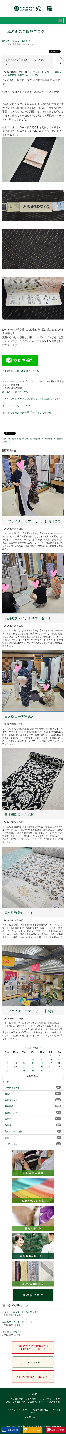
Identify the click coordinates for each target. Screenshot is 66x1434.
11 (59, 1059)
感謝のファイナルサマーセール (28, 618)
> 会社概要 (31, 1398)
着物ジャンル (11, 1099)
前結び (8, 1125)
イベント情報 (31, 75)
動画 (7, 1137)
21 (24, 1066)
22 (33, 1066)
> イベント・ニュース (18, 1409)
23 (42, 1066)
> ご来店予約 (19, 1401)
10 (50, 1059)
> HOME (33, 1394)
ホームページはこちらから (15, 391)
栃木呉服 (20, 438)
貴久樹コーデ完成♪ (19, 716)
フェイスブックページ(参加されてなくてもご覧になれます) (31, 398)
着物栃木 (37, 438)
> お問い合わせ (32, 1417)
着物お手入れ (11, 1112)
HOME (5, 41)
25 (59, 1066)
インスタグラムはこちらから (16, 405)
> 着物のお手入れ (36, 1401)
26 (7, 1070)
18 (59, 1062)
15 (33, 1062)
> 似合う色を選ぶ (39, 1409)
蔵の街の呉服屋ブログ (23, 41)
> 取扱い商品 (45, 1398)
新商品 (21, 75)
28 (24, 1070)
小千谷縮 (6, 441)
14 (24, 1062)
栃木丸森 (28, 438)
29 (33, 1070)
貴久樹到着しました (19, 912)
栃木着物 (12, 438)
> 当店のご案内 (16, 1398)
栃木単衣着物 (46, 438)
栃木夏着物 (58, 438)
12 (7, 1062)
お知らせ (49, 72)
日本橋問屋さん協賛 (19, 814)
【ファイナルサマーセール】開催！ (31, 1010)
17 (50, 1062)
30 (42, 1070)
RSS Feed (34, 1076)
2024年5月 (33, 1047)
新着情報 (12, 75)
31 (50, 1070)
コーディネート (36, 72)
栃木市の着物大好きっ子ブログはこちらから (26, 412)
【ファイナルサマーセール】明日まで (33, 521)
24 (50, 1066)
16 (42, 1062)
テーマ (5, 1081)
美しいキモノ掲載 (13, 1131)
